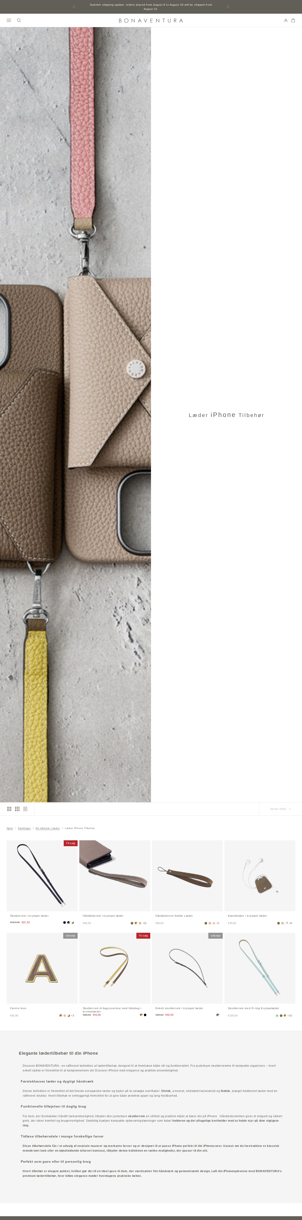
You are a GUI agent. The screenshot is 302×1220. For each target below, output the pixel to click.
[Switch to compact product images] (25, 809)
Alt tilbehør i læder (48, 828)
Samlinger (24, 828)
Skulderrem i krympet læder (29, 915)
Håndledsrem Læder (174, 915)
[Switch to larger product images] (9, 809)
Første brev (18, 1008)
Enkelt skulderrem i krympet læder (179, 1008)
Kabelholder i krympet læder (247, 915)
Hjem (10, 828)
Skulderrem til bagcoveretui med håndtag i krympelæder (112, 1009)
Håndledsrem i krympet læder (103, 915)
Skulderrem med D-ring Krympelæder (253, 1008)
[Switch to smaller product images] (17, 809)
